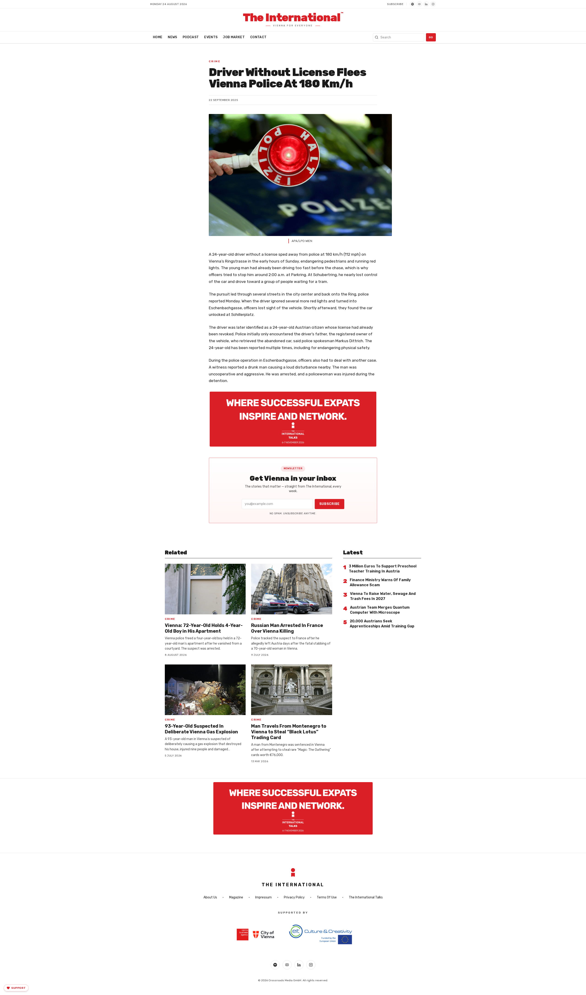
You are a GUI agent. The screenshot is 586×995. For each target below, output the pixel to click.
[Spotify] (412, 4)
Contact (258, 37)
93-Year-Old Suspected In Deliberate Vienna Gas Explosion (201, 729)
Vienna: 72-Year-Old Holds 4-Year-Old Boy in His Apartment (204, 628)
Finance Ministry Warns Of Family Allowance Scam (380, 582)
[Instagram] (433, 4)
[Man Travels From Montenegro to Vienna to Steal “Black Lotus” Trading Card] (291, 689)
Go (431, 37)
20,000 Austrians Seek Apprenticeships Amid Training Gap (382, 623)
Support (18, 988)
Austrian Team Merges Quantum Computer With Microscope (380, 610)
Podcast (191, 37)
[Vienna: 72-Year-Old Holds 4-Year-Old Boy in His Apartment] (205, 589)
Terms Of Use (327, 897)
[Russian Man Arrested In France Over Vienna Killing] (291, 589)
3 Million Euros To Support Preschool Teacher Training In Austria (382, 568)
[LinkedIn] (426, 4)
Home (157, 37)
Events (210, 37)
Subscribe (395, 4)
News (172, 37)
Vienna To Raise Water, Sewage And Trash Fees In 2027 (383, 596)
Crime (214, 61)
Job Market (234, 37)
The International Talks (366, 897)
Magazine (236, 897)
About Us (210, 897)
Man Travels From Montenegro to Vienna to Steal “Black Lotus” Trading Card (288, 731)
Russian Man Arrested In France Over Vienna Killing (287, 628)
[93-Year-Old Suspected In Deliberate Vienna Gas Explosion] (205, 689)
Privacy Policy (294, 897)
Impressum (263, 897)
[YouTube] (419, 4)
